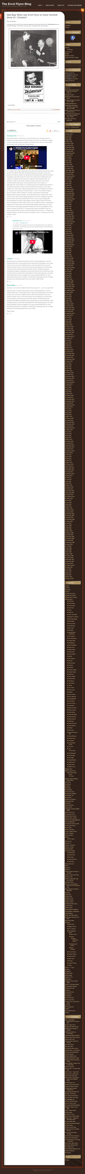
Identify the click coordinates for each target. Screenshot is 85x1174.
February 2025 (70, 166)
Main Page (69, 896)
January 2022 (70, 237)
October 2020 (70, 265)
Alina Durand (72, 603)
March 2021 (69, 256)
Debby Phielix (72, 649)
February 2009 (70, 532)
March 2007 (69, 576)
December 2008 (70, 536)
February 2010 (70, 510)
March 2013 (69, 439)
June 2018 (69, 319)
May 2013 (69, 435)
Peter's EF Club (70, 1114)
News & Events (70, 55)
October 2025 (70, 151)
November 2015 (70, 378)
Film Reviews (70, 835)
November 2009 (70, 515)
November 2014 (70, 401)
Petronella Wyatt (73, 714)
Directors (69, 803)
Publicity (69, 971)
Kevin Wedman (72, 696)
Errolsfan (71, 665)
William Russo (72, 766)
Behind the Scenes (71, 595)
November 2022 (70, 218)
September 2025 (70, 153)
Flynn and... (14, 109)
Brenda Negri (72, 625)
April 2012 (69, 460)
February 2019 (70, 304)
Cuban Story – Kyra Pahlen (73, 1050)
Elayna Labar (72, 663)
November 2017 (70, 332)
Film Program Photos (72, 831)
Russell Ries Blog (71, 1121)
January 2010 (70, 511)
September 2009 (70, 519)
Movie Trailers (70, 901)
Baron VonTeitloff (73, 614)
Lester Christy (72, 703)
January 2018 (70, 328)
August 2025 (70, 155)
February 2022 (70, 235)
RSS (82, 10)
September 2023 (70, 199)
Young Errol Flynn (71, 1010)
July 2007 (69, 569)
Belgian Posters (72, 926)
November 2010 (70, 492)
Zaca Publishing (70, 1150)
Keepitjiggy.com (70, 1099)
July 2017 (69, 340)
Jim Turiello (71, 687)
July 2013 (69, 431)
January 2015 (70, 397)
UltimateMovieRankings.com (73, 1148)
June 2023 (69, 204)
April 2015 (69, 391)
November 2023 (70, 195)
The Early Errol (70, 997)
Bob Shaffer (71, 621)
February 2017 (70, 349)
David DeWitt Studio (71, 1056)
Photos (68, 922)
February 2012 (70, 464)
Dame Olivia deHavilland (72, 1052)
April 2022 (69, 231)
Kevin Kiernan (72, 694)
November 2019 (70, 286)
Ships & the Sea (70, 988)
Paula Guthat (72, 712)
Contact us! (69, 51)
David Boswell (70, 1054)
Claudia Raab (72, 640)
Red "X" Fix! (70, 977)
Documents (69, 807)
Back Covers (74, 934)
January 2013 (70, 443)
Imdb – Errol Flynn (71, 1093)
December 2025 (70, 147)
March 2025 (69, 164)
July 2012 (69, 454)
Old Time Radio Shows (72, 915)
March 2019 (69, 302)
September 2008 (70, 542)
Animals (68, 589)
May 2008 (69, 550)
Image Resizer (70, 882)
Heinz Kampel (72, 676)
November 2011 (70, 469)
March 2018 (69, 324)
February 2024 (70, 189)
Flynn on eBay (70, 847)
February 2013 (70, 441)
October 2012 (70, 448)
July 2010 (69, 500)
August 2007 (70, 567)
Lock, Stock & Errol (71, 1103)
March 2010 (69, 508)
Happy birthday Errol (71, 103)
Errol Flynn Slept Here (72, 1075)
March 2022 (69, 233)
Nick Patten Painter (71, 1110)
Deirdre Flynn (72, 854)
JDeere (70, 685)
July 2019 (69, 294)
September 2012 (70, 450)
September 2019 (70, 290)
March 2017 (69, 347)
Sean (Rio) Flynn (73, 859)
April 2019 (69, 300)
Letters (68, 892)
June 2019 (69, 296)
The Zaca (71, 746)
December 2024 (70, 170)
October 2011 (70, 471)
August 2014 (70, 407)
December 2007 (70, 559)
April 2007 (69, 574)
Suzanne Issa (72, 738)
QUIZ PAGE (69, 973)
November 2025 (70, 149)
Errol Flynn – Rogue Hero (73, 1072)
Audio (68, 591)
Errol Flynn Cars (70, 812)
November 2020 (70, 263)
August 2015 (70, 384)
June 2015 (69, 387)
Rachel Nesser (72, 719)
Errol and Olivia (70, 1066)
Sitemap (71, 49)
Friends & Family (71, 850)
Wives (68, 1008)
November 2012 (70, 447)
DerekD (70, 656)
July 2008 (69, 546)
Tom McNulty (72, 755)
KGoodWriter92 (72, 698)
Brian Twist (71, 628)
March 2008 (69, 553)
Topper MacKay (72, 760)
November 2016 (70, 355)
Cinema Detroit (70, 1044)
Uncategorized (70, 1006)
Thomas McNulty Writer (72, 1145)
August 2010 (70, 498)
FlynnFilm (71, 667)
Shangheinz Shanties (72, 986)
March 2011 (69, 485)
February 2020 (70, 281)
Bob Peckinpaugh (73, 619)
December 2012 (70, 445)
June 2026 (69, 136)
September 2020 (70, 267)
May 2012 (69, 458)
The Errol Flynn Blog (16, 4)
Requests (69, 979)
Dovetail (70, 660)
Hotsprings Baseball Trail (73, 1091)
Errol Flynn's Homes (71, 816)
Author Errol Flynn (71, 593)
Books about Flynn (71, 771)
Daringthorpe (72, 642)
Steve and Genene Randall (73, 1123)
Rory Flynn (71, 730)
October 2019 (70, 288)
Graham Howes (72, 672)
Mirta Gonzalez (72, 710)
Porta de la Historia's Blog (73, 1116)
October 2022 (70, 220)
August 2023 (70, 200)
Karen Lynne (72, 689)
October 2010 (70, 494)
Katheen (71, 692)
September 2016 (70, 359)
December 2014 (70, 399)
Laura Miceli (71, 701)
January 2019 (70, 305)
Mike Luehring (70, 900)
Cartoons (69, 784)
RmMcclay (71, 721)
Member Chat (70, 898)
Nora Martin (69, 1112)
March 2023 (69, 210)
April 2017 (69, 345)
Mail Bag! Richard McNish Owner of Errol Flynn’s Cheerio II (73, 91)
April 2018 (69, 323)
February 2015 (70, 395)
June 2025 (69, 159)
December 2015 (70, 376)
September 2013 (70, 427)
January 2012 (70, 466)
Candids (68, 782)
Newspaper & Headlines (72, 909)
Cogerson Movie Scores (72, 1048)
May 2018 (69, 321)
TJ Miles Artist (70, 1147)
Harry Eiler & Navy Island (73, 1084)
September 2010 (70, 496)
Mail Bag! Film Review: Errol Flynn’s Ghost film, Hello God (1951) (72, 107)
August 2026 (70, 134)
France (72, 776)
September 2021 (70, 244)
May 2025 (69, 160)
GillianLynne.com (71, 1082)
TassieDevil (71, 740)
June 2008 (69, 548)
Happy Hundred (70, 94)
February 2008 (70, 555)
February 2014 (70, 418)
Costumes (69, 797)
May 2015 (69, 389)
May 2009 (69, 527)
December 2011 (70, 468)
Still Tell (72, 73)
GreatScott (71, 674)
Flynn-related (70, 849)
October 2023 (70, 197)
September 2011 (70, 473)
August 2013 (70, 429)
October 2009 (70, 517)
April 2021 (69, 254)
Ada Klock (71, 601)
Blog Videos (69, 769)
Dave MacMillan (72, 645)
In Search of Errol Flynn (72, 1095)
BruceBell (71, 630)
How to (68, 869)
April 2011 (69, 483)
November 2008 (70, 538)
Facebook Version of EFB (73, 823)
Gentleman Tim (11, 135)
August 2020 (70, 269)
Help (68, 53)
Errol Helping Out (71, 821)
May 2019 (69, 298)
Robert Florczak (72, 723)
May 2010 (69, 504)
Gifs (68, 865)
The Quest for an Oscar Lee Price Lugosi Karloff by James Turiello (73, 115)
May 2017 (69, 344)
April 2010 (69, 506)
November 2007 (70, 561)
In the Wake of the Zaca (72, 1097)
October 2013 (70, 426)
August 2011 (70, 475)
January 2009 (70, 534)
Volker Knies (72, 764)
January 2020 (70, 283)
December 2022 (70, 216)
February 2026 (70, 143)
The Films (73, 750)
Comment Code (70, 791)
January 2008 (70, 557)
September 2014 (70, 405)
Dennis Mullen (72, 654)
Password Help (70, 920)
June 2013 (69, 433)
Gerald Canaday (72, 669)
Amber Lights (72, 605)
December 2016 (70, 353)
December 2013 (70, 422)
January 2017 (70, 351)
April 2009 (69, 529)
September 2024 (70, 176)
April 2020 (69, 277)
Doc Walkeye (72, 658)
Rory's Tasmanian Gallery (73, 984)
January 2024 (70, 191)
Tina (70, 748)
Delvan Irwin (71, 651)
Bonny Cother (72, 623)
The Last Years (70, 999)
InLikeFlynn (71, 681)
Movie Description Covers (75, 940)
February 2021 (70, 258)
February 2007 (70, 578)
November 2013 (70, 424)
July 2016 (69, 363)
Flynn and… (69, 841)
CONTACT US (70, 795)
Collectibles (69, 789)
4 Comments (56, 109)
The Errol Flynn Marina (72, 1137)
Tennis (70, 965)
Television (69, 995)
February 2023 (70, 212)
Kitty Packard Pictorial (72, 1101)
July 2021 (69, 248)
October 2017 (70, 334)
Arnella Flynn (72, 852)
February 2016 (70, 372)
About (68, 47)
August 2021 (70, 246)
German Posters (72, 954)
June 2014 (69, 410)
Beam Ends (71, 924)
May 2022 (69, 229)
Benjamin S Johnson (74, 616)
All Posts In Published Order (72, 127)
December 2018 (70, 307)
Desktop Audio (70, 801)
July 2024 (69, 180)
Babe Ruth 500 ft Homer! (73, 1026)
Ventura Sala (72, 762)
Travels (68, 1005)
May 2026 (69, 138)
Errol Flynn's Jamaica (72, 818)
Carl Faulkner (72, 636)
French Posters (72, 952)
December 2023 (70, 193)
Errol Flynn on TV (71, 814)
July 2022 (69, 225)
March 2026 (69, 141)
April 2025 (69, 162)
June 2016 (69, 365)
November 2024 (70, 172)
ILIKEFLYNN (72, 678)
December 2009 (70, 513)
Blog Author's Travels (72, 597)
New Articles (70, 905)
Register (69, 25)
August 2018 (70, 315)
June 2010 (69, 502)
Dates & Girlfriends (71, 799)
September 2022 (70, 221)
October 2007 (70, 563)
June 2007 (69, 571)
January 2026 (70, 145)
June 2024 (69, 181)
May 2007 (69, 573)
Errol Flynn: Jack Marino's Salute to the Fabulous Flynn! (73, 1079)
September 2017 (70, 336)
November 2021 (70, 241)
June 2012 (69, 456)
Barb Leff (71, 612)
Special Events (70, 992)
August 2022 (70, 223)
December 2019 (70, 284)
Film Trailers (72, 839)
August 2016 (70, 361)
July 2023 (69, 202)
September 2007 (70, 565)
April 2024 (69, 185)
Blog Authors (70, 599)
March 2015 (69, 393)
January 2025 (70, 168)
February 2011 (70, 487)
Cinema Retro (70, 1046)
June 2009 (69, 525)
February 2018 (70, 326)
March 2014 (69, 416)
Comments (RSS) (46, 1170)
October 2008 (70, 540)
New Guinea (69, 907)
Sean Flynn (71, 861)
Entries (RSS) (38, 1170)
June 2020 (69, 273)
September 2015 (70, 382)
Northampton (70, 913)
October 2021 (70, 242)
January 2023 (70, 214)
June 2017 (69, 342)
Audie (70, 610)
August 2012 (70, 452)
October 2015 (70, 380)
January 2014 (70, 420)
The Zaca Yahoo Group (72, 1143)
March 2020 (69, 279)
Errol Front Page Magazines (73, 820)
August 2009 (70, 521)
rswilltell (9, 258)
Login (58, 121)
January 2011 (70, 489)
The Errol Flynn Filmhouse (73, 1135)
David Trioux (72, 647)
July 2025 (69, 157)
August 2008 (70, 544)
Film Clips (69, 827)
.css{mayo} (41, 1169)
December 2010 (70, 490)
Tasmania (69, 994)
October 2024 (70, 174)
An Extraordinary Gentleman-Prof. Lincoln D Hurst (73, 1021)
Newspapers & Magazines (73, 911)
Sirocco (68, 990)
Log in (68, 27)
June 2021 (69, 250)
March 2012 (69, 462)
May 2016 (69, 366)
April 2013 (69, 437)
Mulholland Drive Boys (72, 903)
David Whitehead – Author (73, 1058)
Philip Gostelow (72, 716)
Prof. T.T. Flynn (70, 967)
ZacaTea (69, 1152)
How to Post (69, 876)
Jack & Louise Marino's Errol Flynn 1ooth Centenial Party (73, 885)
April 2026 (69, 139)
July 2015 (69, 386)
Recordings (69, 975)
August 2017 (70, 338)
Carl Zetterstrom (72, 638)
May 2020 (69, 275)
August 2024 (70, 178)
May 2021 (69, 252)
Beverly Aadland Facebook (73, 1035)
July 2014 (69, 408)
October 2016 (70, 357)
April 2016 (69, 368)
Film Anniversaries (71, 825)
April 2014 (69, 414)
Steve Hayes (70, 1125)
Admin (68, 587)
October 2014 (70, 403)
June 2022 (69, 227)
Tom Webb (71, 757)
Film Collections (70, 829)
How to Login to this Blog (73, 875)
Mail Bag (18, 109)
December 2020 (70, 262)
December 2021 (70, 239)
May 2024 (69, 183)
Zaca (68, 1012)
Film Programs (70, 833)
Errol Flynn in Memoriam (72, 1074)
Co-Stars (69, 788)
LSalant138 (71, 705)
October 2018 (70, 311)
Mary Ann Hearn (72, 707)
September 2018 (70, 313)
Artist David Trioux (71, 1024)
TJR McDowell (72, 753)
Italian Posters (72, 956)
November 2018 (70, 309)
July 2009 (69, 523)
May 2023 (69, 206)
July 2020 (69, 271)
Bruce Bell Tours (71, 1039)
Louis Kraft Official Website (73, 1105)
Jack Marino (71, 683)
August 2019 (70, 292)
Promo (68, 969)
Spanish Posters (73, 963)
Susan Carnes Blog (71, 1127)
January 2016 (70, 374)
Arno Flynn (71, 607)
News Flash (71, 958)
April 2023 (69, 208)
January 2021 (70, 260)
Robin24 (70, 727)
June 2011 (69, 479)
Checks (68, 786)
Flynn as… (69, 843)
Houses (68, 867)
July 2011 (69, 477)
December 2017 (70, 330)
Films (68, 837)
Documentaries (70, 805)
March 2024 (69, 187)
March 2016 (69, 370)
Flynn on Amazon (71, 845)
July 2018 (69, 317)
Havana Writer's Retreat (72, 1086)
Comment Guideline (71, 793)
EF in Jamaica (72, 928)
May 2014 (69, 412)
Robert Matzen (72, 725)
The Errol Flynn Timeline (72, 57)
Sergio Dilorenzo (72, 736)
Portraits (71, 960)
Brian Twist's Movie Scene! (73, 1037)
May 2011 (69, 481)
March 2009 (69, 531)
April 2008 (69, 551)
